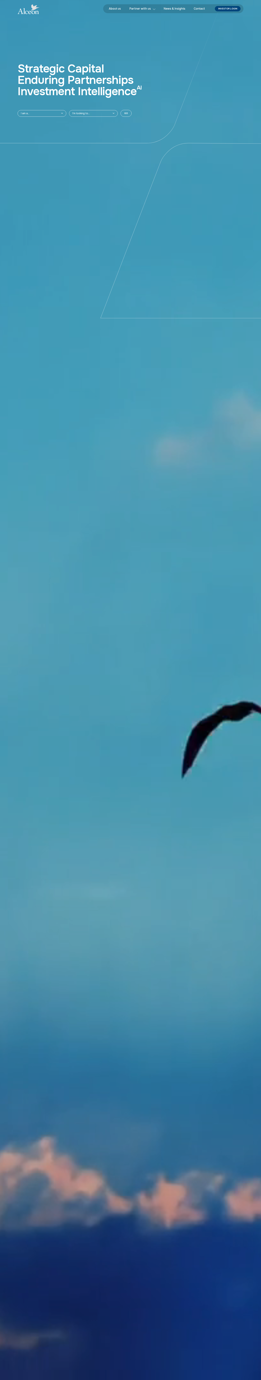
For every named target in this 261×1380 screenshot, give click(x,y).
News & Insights (174, 8)
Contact (199, 8)
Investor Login (227, 8)
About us (115, 8)
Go (126, 113)
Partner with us (140, 8)
